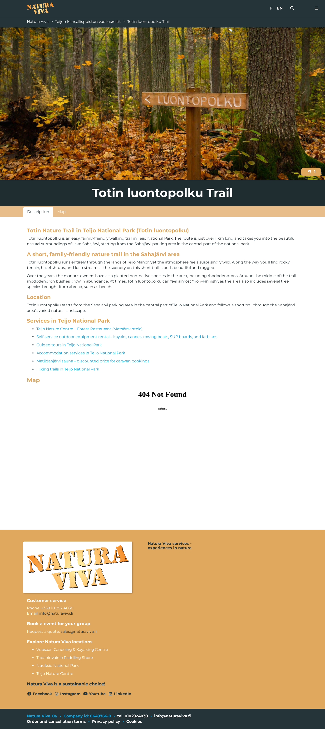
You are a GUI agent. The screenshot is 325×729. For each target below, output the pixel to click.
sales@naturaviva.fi (79, 631)
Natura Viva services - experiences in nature (170, 546)
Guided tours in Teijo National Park (69, 345)
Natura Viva (38, 21)
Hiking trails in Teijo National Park (67, 369)
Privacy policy (106, 721)
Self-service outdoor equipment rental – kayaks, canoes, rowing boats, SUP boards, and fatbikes (126, 336)
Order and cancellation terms (56, 721)
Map (61, 211)
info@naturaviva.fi (56, 613)
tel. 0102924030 (132, 716)
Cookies (134, 721)
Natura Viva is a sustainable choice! (66, 684)
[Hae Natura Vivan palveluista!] (292, 8)
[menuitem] (292, 8)
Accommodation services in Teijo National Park (80, 353)
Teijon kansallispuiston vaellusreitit (88, 21)
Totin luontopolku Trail (148, 21)
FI (272, 8)
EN (280, 8)
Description (38, 211)
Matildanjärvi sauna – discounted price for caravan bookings (92, 361)
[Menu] (317, 8)
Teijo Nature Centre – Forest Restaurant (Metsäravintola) (89, 329)
